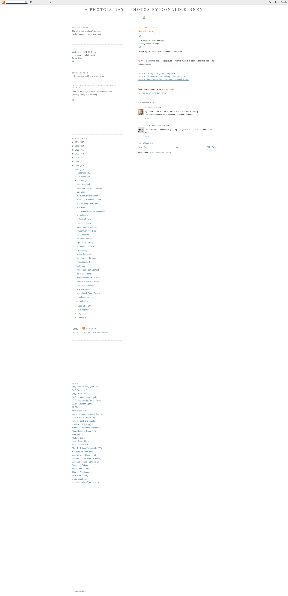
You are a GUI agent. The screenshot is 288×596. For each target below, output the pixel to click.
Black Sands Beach (85, 262)
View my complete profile (95, 332)
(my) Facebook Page (81, 390)
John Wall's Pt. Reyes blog (83, 417)
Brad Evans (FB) (79, 411)
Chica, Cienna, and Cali (155, 125)
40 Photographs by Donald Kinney (87, 400)
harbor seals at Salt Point (88, 270)
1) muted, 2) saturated (86, 246)
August (81, 310)
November (82, 177)
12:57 (148, 136)
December (82, 173)
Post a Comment (145, 143)
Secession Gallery (80, 465)
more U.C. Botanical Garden (89, 200)
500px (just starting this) (82, 404)
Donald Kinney (77, 58)
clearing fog (82, 250)
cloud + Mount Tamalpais (88, 281)
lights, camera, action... (87, 227)
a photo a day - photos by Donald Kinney (144, 9)
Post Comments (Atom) (160, 152)
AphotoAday (92, 328)
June (80, 317)
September (83, 306)
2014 (77, 142)
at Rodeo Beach (84, 219)
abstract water (83, 289)
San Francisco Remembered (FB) (86, 458)
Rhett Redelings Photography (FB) (87, 448)
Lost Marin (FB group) (81, 424)
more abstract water (85, 285)
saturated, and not (85, 239)
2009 (77, 161)
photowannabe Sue (80, 479)
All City (75, 407)
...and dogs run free (85, 297)
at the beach (82, 215)
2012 (77, 150)
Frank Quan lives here (86, 231)
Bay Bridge (81, 192)
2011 (77, 154)
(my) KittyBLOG (79, 393)
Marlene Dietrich (79, 438)
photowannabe (151, 107)
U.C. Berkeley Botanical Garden (91, 211)
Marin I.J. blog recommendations (86, 428)
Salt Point (81, 207)
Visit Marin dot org (80, 475)
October (81, 181)
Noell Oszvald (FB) (80, 445)
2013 (77, 146)
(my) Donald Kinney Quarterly (85, 387)
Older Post (211, 147)
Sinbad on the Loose (81, 468)
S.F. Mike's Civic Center (82, 452)
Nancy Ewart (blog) (80, 441)
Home (177, 147)
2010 (77, 158)
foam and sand (83, 184)
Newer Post (143, 147)
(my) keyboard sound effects (84, 397)
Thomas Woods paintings (83, 472)
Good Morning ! (83, 235)
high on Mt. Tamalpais (86, 242)
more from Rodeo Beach (87, 196)
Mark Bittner (77, 434)
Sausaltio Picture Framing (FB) (85, 462)
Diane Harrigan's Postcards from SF (87, 414)
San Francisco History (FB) (84, 455)
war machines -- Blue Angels (89, 278)
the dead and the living (86, 258)
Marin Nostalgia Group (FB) (84, 431)
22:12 (148, 119)
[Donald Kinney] (73, 61)
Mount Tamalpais (84, 254)
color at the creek (84, 274)
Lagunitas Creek (84, 223)
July (80, 314)
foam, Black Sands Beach (88, 293)
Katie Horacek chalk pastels (84, 421)
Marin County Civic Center (88, 203)
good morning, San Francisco (89, 188)
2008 (77, 165)
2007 (77, 169)
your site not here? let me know (85, 482)
